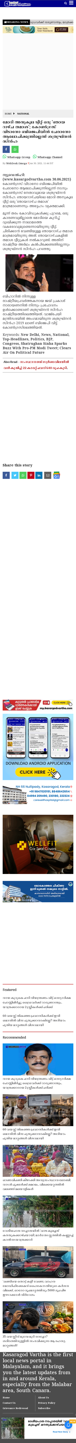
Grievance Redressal (15, 1408)
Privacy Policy (46, 1403)
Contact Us (9, 1403)
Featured (9, 990)
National (23, 114)
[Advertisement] (38, 71)
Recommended (14, 1038)
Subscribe (44, 1408)
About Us (43, 1397)
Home (8, 114)
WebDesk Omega (16, 163)
